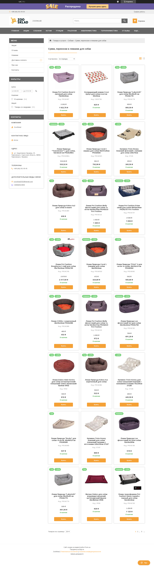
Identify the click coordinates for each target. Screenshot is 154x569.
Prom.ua (87, 547)
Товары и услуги (59, 41)
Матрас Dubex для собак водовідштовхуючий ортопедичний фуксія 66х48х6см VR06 (96, 497)
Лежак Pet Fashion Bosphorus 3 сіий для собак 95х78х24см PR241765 (63, 266)
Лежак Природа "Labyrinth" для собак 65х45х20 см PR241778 (129, 94)
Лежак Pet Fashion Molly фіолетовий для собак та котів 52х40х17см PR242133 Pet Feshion (96, 324)
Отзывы (126, 31)
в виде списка (144, 59)
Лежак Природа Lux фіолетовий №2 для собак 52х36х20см (129, 440)
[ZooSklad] (19, 25)
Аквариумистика (88, 31)
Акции (26, 31)
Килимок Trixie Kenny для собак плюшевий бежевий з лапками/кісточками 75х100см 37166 (129, 383)
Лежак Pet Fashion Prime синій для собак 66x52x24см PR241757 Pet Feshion (129, 207)
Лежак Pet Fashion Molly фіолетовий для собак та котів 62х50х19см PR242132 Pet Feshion (96, 208)
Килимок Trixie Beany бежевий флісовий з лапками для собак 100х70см (129, 151)
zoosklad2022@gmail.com (23, 181)
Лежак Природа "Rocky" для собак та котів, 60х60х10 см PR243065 (63, 440)
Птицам (59, 31)
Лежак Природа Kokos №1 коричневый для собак (96, 381)
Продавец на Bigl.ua (77, 549)
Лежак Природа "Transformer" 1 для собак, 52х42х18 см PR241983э (63, 151)
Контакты (15, 70)
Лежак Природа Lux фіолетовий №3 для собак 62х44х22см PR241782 (129, 323)
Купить (63, 115)
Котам (49, 31)
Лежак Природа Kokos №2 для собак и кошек (63, 206)
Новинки (15, 55)
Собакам (37, 31)
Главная (15, 31)
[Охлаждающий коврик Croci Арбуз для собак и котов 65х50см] (96, 77)
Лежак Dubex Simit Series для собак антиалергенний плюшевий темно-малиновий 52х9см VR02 (64, 383)
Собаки (71, 41)
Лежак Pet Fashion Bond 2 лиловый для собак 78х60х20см (63, 94)
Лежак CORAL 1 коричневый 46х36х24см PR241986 (63, 322)
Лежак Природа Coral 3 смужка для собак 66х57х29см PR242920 (96, 151)
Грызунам (72, 31)
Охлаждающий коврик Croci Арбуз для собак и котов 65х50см (96, 94)
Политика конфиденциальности (90, 551)
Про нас (15, 65)
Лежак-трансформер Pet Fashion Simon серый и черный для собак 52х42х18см (129, 497)
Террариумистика (109, 31)
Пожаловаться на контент (69, 551)
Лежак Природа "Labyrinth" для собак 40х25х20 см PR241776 (63, 496)
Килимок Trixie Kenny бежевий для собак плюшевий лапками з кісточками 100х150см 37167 (96, 441)
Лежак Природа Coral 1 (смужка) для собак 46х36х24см (96, 266)
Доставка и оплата (19, 60)
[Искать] (125, 21)
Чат (145, 563)
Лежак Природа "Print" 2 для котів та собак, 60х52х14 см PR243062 (129, 266)
